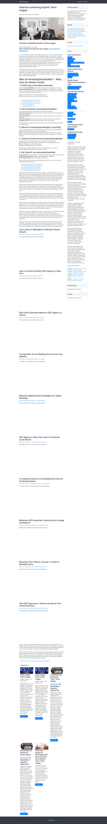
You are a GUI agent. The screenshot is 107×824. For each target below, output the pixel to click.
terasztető (70, 77)
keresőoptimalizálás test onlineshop (31, 103)
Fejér (68, 31)
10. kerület (69, 273)
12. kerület (80, 273)
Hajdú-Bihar (83, 31)
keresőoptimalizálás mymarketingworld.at (32, 164)
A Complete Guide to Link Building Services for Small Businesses (34, 483)
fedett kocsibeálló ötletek (73, 73)
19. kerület (74, 279)
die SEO (57, 63)
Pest (83, 34)
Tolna (85, 35)
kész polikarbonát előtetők (73, 75)
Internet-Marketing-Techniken (39, 59)
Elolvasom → (24, 716)
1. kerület (74, 268)
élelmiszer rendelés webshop (73, 66)
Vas (68, 37)
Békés (79, 28)
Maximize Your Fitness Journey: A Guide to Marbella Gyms (33, 566)
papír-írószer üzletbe (57, 706)
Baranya (76, 28)
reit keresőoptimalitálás (28, 104)
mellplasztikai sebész (72, 97)
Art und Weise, (51, 54)
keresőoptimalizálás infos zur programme (32, 165)
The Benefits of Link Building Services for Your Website (32, 359)
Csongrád (82, 30)
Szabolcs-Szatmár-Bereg (78, 35)
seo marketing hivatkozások (73, 88)
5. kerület (74, 270)
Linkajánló (56, 820)
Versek (69, 104)
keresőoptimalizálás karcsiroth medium (32, 101)
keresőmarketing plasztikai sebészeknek (76, 62)
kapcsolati (76, 19)
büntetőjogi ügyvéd (71, 95)
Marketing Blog (23, 1)
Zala (75, 37)
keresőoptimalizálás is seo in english (31, 170)
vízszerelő (70, 57)
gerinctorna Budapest (72, 93)
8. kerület (79, 271)
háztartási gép (71, 46)
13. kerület (74, 274)
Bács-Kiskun (70, 28)
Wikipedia (70, 121)
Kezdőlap (79, 1)
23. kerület (79, 280)
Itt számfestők (70, 99)
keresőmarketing (71, 59)
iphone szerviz (71, 129)
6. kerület (79, 270)
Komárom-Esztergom (72, 34)
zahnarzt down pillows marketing (74, 86)
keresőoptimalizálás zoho (29, 106)
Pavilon (69, 102)
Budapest (77, 30)
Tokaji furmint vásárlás (72, 101)
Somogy (69, 35)
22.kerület (73, 280)
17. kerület (79, 276)
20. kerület (80, 279)
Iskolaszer (54, 684)
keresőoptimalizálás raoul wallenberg (31, 167)
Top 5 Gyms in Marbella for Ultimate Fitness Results (31, 234)
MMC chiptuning (71, 138)
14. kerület (80, 274)
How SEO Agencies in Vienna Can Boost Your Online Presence (33, 608)
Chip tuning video (71, 118)
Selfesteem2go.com (72, 134)
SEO (54, 60)
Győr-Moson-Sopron (75, 31)
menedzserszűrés (71, 106)
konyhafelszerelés (79, 46)
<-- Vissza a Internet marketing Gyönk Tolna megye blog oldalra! (34, 660)
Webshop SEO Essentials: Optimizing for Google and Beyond (33, 525)
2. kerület (79, 268)
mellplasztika (70, 60)
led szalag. (22, 692)
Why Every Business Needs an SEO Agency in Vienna (31, 317)
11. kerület (75, 273)
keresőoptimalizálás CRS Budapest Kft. (32, 168)
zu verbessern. (26, 206)
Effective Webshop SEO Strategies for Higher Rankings (32, 400)
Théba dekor (70, 112)
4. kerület (69, 270)
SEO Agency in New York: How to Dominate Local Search (32, 442)
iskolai (52, 737)
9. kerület (84, 271)
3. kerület (84, 268)
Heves (69, 33)
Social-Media (60, 172)
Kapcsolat (85, 1)
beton (69, 64)
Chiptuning (70, 116)
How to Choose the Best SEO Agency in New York (31, 276)
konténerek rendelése (72, 108)
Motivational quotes (72, 136)
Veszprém (71, 37)
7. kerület (74, 271)
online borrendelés (71, 114)
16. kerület (73, 276)
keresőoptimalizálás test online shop (31, 100)
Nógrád (80, 34)
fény (26, 700)
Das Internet (22, 54)
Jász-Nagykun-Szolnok (76, 33)
